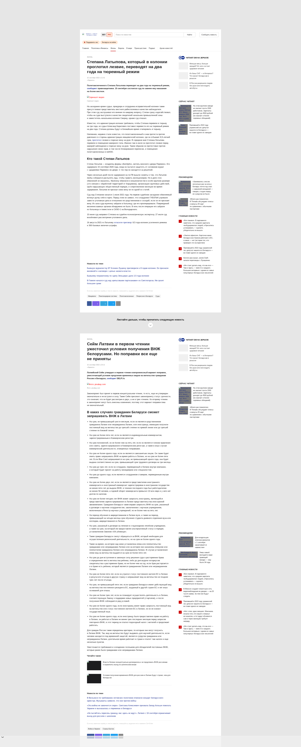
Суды (158, 296)
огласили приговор (122, 222)
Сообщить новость (209, 35)
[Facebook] (89, 303)
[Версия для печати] (118, 303)
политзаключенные (127, 296)
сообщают (92, 88)
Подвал (152, 48)
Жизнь (113, 48)
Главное (85, 48)
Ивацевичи (92, 296)
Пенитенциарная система (108, 296)
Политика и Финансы (99, 48)
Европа (121, 48)
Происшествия (140, 48)
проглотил (97, 140)
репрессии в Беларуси (145, 296)
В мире (129, 48)
